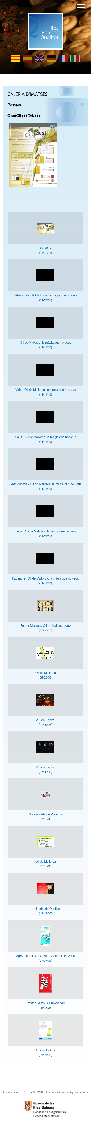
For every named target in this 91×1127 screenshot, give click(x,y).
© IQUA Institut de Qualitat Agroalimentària (60, 1092)
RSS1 (26, 1092)
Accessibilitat (11, 1092)
